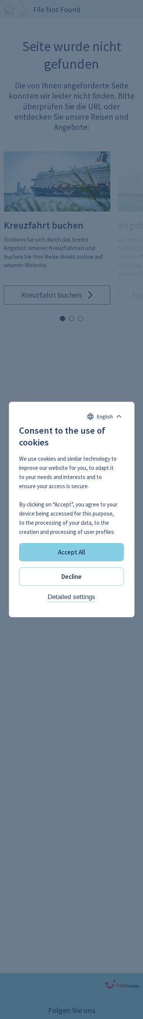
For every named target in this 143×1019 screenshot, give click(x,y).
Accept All (71, 552)
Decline (71, 576)
